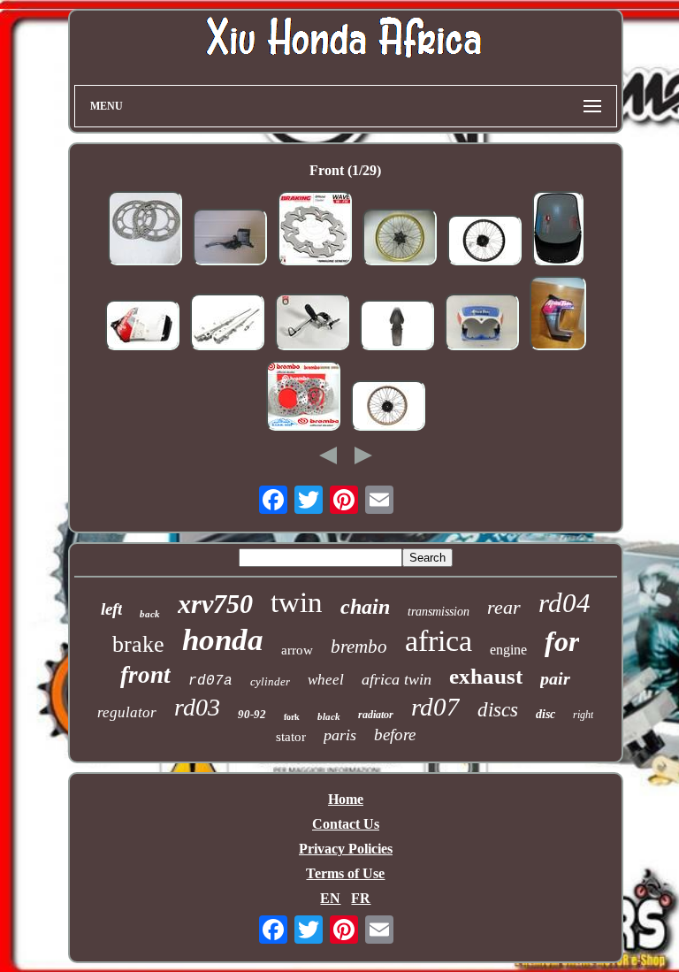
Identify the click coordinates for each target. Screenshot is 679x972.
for (562, 641)
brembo (359, 646)
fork (292, 717)
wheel (326, 679)
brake (138, 644)
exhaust (486, 676)
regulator (126, 712)
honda (222, 640)
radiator (375, 714)
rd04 (564, 602)
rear (504, 607)
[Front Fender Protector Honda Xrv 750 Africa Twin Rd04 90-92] (397, 326)
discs (497, 710)
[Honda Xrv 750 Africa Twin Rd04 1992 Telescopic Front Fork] (227, 323)
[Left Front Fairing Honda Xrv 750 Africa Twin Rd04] (558, 314)
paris (340, 735)
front (145, 675)
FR (360, 898)
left (111, 609)
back (150, 613)
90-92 (252, 714)
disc (545, 714)
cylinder (270, 681)
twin (297, 602)
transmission (438, 611)
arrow (297, 650)
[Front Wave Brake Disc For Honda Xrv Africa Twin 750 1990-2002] (314, 230)
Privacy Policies (346, 848)
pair (555, 678)
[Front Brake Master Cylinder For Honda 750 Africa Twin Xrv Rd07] (230, 238)
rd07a (210, 681)
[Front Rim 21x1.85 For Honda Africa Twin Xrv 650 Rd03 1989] (399, 238)
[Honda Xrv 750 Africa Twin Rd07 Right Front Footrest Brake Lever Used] (312, 323)
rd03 (197, 707)
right (583, 714)
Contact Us (345, 823)
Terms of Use (345, 873)
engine (508, 649)
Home (345, 799)
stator (291, 737)
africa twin (396, 679)
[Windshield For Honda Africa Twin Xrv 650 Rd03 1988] (482, 323)
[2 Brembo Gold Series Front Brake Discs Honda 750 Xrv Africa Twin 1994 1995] (303, 397)
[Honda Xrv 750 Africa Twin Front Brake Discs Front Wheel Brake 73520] (145, 230)
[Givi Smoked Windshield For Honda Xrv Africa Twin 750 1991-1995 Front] (558, 230)
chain (365, 606)
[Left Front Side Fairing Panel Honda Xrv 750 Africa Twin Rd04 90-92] (142, 326)
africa (438, 640)
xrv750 (215, 603)
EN (330, 898)
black (328, 716)
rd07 (435, 707)
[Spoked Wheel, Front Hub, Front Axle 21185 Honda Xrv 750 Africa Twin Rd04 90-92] (484, 241)
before (395, 734)
